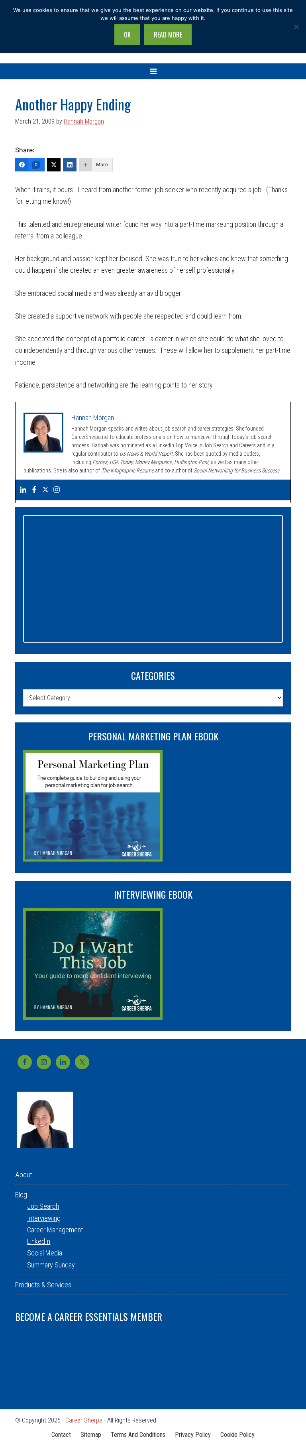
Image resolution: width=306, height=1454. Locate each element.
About (23, 1175)
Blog (21, 1194)
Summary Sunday (51, 1265)
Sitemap (90, 1434)
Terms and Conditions (138, 1434)
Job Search (43, 1206)
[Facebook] (34, 490)
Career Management (55, 1230)
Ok (127, 34)
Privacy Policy (193, 1434)
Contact (61, 1434)
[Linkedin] (23, 490)
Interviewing (44, 1218)
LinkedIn (38, 1241)
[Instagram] (56, 490)
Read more (168, 34)
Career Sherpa (83, 1420)
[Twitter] (54, 164)
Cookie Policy (237, 1434)
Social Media (44, 1253)
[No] (296, 27)
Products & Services (43, 1285)
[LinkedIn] (69, 164)
